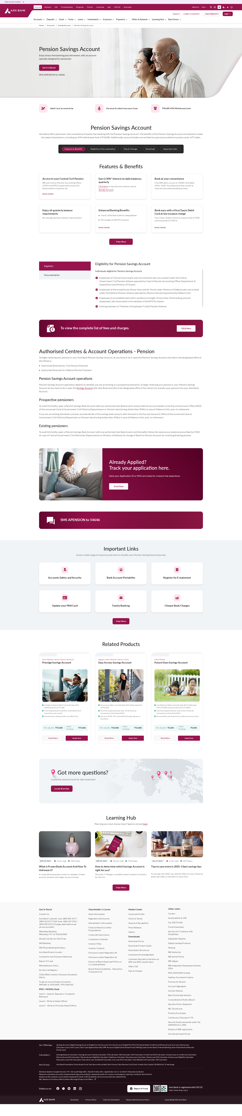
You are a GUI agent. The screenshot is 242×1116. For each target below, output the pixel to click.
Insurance (107, 20)
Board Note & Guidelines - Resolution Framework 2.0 (105, 970)
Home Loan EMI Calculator (157, 1057)
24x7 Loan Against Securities (91, 1047)
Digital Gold (119, 1047)
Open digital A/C (212, 14)
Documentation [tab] (52, 275)
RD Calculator (125, 1055)
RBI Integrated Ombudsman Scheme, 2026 (184, 967)
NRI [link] (56, 7)
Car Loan (175, 1045)
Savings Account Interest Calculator (92, 1055)
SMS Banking (45, 943)
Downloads (134, 936)
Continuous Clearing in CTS (180, 1017)
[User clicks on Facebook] (58, 1088)
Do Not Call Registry (48, 970)
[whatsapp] (215, 7)
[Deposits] (56, 19)
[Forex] (75, 19)
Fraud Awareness (176, 927)
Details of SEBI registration (180, 1029)
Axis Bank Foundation (64, 1064)
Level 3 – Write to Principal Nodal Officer (58, 1005)
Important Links (170, 149)
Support (176, 14)
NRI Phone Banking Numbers (52, 947)
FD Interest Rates (142, 1045)
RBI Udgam (173, 961)
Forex (70, 20)
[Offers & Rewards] (149, 19)
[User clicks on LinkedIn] (74, 1088)
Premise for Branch (177, 982)
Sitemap (171, 947)
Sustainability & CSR (177, 918)
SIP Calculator (161, 1060)
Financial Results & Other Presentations (100, 928)
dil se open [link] (128, 7)
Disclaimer (74, 1100)
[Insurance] (113, 19)
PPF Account (108, 1047)
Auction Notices (175, 991)
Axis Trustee (138, 1064)
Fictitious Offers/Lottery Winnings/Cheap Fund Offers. (72, 1079)
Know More (53, 738)
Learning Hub (158, 20)
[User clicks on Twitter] (63, 1088)
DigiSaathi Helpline (177, 939)
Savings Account (64, 25)
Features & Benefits (73, 149)
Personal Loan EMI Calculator (68, 1057)
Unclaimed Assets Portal (179, 1034)
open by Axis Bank (150, 1047)
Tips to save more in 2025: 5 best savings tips (176, 866)
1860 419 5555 (70, 921)
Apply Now (76, 738)
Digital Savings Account (79, 1045)
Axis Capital (148, 1064)
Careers (171, 913)
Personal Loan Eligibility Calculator (94, 1057)
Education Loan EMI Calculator (69, 1060)
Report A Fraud (46, 961)
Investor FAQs (95, 944)
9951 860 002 (67, 984)
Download (150, 149)
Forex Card (61, 1050)
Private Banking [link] (67, 7)
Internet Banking (164, 1047)
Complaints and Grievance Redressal (55, 956)
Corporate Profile (136, 914)
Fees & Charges (130, 149)
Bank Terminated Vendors (179, 995)
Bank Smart (173, 20)
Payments (120, 20)
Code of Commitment (111, 1100)
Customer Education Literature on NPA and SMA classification (143, 960)
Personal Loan (165, 1045)
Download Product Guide (139, 946)
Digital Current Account (98, 1045)
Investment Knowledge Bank (141, 954)
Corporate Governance (99, 935)
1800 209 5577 (69, 918)
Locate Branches (61, 788)
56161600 (54, 984)
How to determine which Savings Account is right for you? (120, 868)
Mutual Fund (130, 1047)
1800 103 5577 (46, 921)
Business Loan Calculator (136, 1057)
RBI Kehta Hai (174, 952)
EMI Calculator (137, 1055)
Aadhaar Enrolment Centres (180, 977)
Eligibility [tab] (48, 266)
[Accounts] (43, 19)
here (145, 824)
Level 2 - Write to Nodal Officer (53, 1001)
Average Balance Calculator (67, 1055)
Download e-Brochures (138, 950)
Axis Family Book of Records (183, 1047)
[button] (205, 7)
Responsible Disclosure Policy (137, 1100)
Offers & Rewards (139, 20)
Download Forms (136, 941)
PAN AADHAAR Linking (179, 973)
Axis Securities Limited (98, 1064)
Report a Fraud (141, 1088)
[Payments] (126, 19)
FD (133, 1045)
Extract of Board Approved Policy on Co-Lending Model (105, 963)
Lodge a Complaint (191, 14)
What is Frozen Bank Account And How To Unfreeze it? (62, 868)
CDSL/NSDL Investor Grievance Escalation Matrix (58, 975)
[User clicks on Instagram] (80, 1088)
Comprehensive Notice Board (181, 999)
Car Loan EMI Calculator (122, 1060)
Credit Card (154, 1045)
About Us (195, 7)
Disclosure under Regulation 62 (103, 957)
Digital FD (127, 1045)
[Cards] (65, 19)
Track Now (119, 486)
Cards (61, 20)
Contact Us (44, 914)
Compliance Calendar (98, 939)
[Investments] (100, 19)
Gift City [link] (117, 7)
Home (41, 25)
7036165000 (61, 934)
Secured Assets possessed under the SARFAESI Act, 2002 (184, 1023)
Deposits (50, 20)
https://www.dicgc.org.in (178, 1090)
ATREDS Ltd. (159, 1064)
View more (121, 887)
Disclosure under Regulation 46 (103, 952)
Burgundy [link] (80, 7)
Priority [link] (90, 7)
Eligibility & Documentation (103, 149)
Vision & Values (135, 918)
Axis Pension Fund (126, 1064)
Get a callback (49, 67)
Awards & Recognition (138, 923)
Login (226, 14)
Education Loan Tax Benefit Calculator (97, 1060)
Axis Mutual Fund (81, 1064)
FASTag (139, 1047)
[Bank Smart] (180, 19)
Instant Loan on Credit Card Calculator (181, 1055)
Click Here (186, 328)
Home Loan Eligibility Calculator (181, 1057)
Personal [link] (37, 7)
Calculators (44, 1055)
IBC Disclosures (175, 1008)
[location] (211, 7)
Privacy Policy (90, 1100)
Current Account (115, 1045)
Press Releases (134, 927)
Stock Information (97, 914)
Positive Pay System (177, 1013)
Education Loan (63, 1047)
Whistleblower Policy (49, 965)
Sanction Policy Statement (180, 1004)
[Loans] (84, 19)
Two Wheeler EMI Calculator (144, 1060)
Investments (93, 20)
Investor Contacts (96, 948)
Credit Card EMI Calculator (154, 1055)
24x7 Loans (74, 1047)
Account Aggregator (177, 986)
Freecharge (169, 1064)
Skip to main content (13, 2)
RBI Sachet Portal (176, 956)
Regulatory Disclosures (99, 918)
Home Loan (185, 1045)
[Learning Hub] (165, 19)
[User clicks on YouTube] (69, 1088)
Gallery (131, 932)
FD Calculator (113, 1055)
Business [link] (48, 7)
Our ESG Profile (175, 922)
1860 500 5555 (46, 924)
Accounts (38, 20)
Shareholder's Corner (100, 909)
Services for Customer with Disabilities (180, 932)
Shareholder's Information (100, 923)
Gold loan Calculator (117, 1057)
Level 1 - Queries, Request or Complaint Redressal (57, 995)
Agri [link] (109, 7)
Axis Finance (112, 1064)
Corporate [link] (100, 7)
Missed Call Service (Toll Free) (52, 939)
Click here (103, 186)
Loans (80, 20)
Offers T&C (133, 966)
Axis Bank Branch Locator (50, 952)
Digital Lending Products (179, 943)
